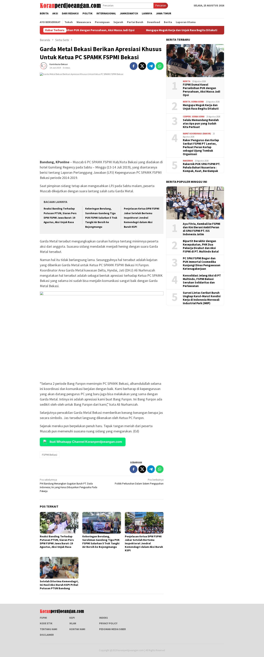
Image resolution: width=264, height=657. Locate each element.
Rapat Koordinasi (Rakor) (197, 133)
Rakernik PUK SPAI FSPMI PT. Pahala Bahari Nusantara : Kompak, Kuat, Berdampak (201, 167)
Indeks (103, 617)
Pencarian (160, 5)
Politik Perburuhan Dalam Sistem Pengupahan (139, 481)
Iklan (72, 623)
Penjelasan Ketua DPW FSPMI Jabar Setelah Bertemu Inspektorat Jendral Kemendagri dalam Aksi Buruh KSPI (141, 217)
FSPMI (43, 617)
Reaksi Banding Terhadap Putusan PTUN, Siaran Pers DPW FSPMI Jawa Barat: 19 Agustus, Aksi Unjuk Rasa (57, 542)
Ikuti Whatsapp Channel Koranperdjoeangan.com (85, 441)
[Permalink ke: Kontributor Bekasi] (44, 65)
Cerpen (187, 116)
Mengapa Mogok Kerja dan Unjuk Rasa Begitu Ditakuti (163, 30)
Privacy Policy (108, 623)
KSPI (72, 617)
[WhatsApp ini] (160, 66)
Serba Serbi (197, 101)
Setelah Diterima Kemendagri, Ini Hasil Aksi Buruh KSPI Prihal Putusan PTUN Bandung (59, 585)
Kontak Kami (77, 629)
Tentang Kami (48, 629)
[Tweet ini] (142, 66)
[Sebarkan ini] (133, 66)
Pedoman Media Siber (112, 629)
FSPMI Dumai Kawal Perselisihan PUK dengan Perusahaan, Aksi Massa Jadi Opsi (201, 90)
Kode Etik (46, 623)
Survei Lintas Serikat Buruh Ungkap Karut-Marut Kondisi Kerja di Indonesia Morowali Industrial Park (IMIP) (202, 298)
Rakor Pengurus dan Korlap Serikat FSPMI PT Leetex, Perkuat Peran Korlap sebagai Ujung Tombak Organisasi (201, 147)
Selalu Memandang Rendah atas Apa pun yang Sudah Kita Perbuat (201, 123)
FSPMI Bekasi (49, 454)
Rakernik (188, 160)
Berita (186, 81)
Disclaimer (47, 634)
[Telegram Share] (151, 66)
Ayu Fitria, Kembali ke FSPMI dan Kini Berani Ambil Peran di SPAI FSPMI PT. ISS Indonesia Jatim (201, 229)
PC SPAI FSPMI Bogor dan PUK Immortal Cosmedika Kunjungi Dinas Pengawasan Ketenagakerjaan (201, 264)
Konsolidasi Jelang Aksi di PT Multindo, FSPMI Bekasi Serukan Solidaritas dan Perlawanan (202, 281)
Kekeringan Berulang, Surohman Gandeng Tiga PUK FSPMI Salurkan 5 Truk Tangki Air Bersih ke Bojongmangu (101, 217)
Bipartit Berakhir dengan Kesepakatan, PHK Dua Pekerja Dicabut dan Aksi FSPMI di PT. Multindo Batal (201, 246)
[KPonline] (70, 5)
